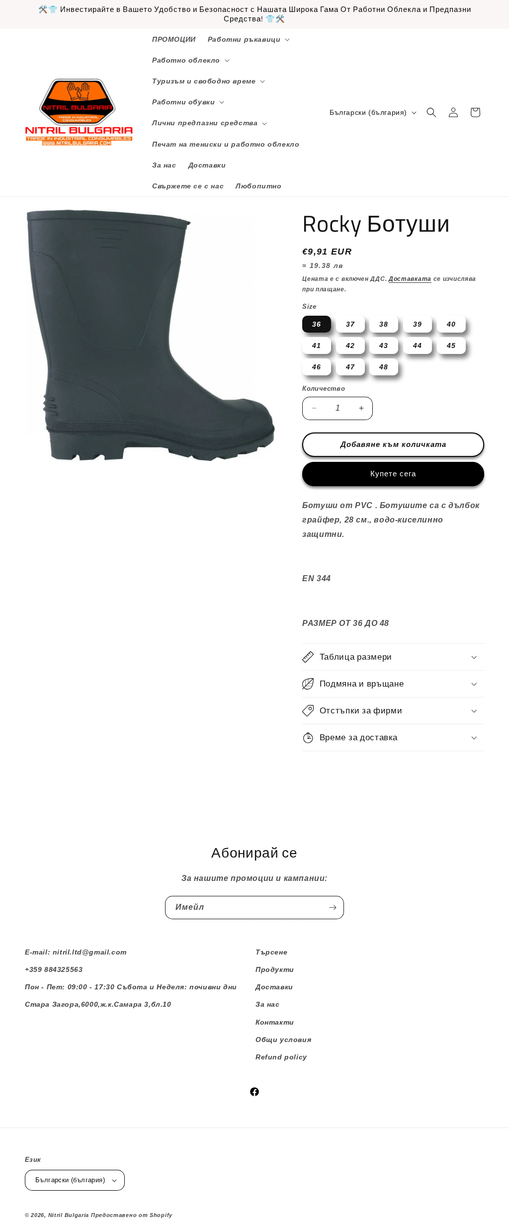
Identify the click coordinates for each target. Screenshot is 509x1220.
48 (383, 367)
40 (451, 324)
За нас (267, 1004)
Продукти (274, 969)
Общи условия (283, 1040)
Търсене (271, 952)
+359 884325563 (54, 969)
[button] (248, 39)
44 (417, 345)
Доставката (410, 278)
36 (316, 324)
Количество (323, 388)
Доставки (274, 987)
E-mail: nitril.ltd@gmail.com (76, 952)
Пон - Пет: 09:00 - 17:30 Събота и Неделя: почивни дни (131, 987)
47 (350, 367)
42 (350, 345)
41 (316, 345)
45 (451, 345)
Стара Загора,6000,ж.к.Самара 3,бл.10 (98, 1004)
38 (383, 324)
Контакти (274, 1022)
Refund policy (281, 1057)
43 (383, 345)
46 (316, 367)
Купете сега (393, 473)
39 (417, 324)
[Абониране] (332, 907)
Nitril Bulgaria (68, 1215)
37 (350, 324)
